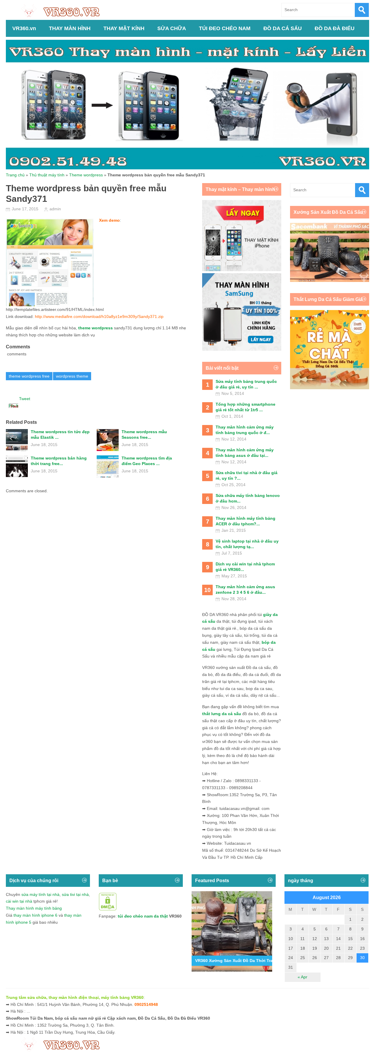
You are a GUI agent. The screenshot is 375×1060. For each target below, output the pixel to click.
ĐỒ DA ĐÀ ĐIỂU (334, 28)
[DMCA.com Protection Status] (108, 909)
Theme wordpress (86, 175)
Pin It (13, 405)
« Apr (302, 977)
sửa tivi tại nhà (75, 894)
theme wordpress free (29, 376)
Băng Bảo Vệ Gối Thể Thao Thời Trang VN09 (239, 960)
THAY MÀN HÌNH (70, 28)
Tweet (24, 398)
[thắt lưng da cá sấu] (329, 388)
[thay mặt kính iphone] (241, 269)
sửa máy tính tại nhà (40, 894)
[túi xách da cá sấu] (329, 280)
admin (55, 209)
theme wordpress (95, 328)
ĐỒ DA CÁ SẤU (282, 28)
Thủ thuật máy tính (46, 175)
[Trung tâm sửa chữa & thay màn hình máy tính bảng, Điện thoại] (63, 11)
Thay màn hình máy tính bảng (34, 908)
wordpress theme (72, 376)
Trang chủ (15, 175)
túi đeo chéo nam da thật (143, 916)
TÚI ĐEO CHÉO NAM (224, 28)
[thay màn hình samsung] (241, 349)
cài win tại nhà (19, 901)
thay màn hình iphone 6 (35, 915)
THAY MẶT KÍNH (123, 28)
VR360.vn (24, 28)
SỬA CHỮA (171, 28)
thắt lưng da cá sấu (221, 713)
